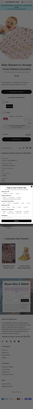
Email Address (4, 215)
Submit (16, 221)
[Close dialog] (31, 186)
